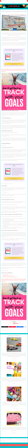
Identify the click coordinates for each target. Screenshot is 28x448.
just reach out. (8, 268)
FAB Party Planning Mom (14, 6)
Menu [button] (14, 2)
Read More (14, 358)
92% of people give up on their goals (15, 38)
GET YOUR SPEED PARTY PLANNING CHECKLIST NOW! (14, 63)
